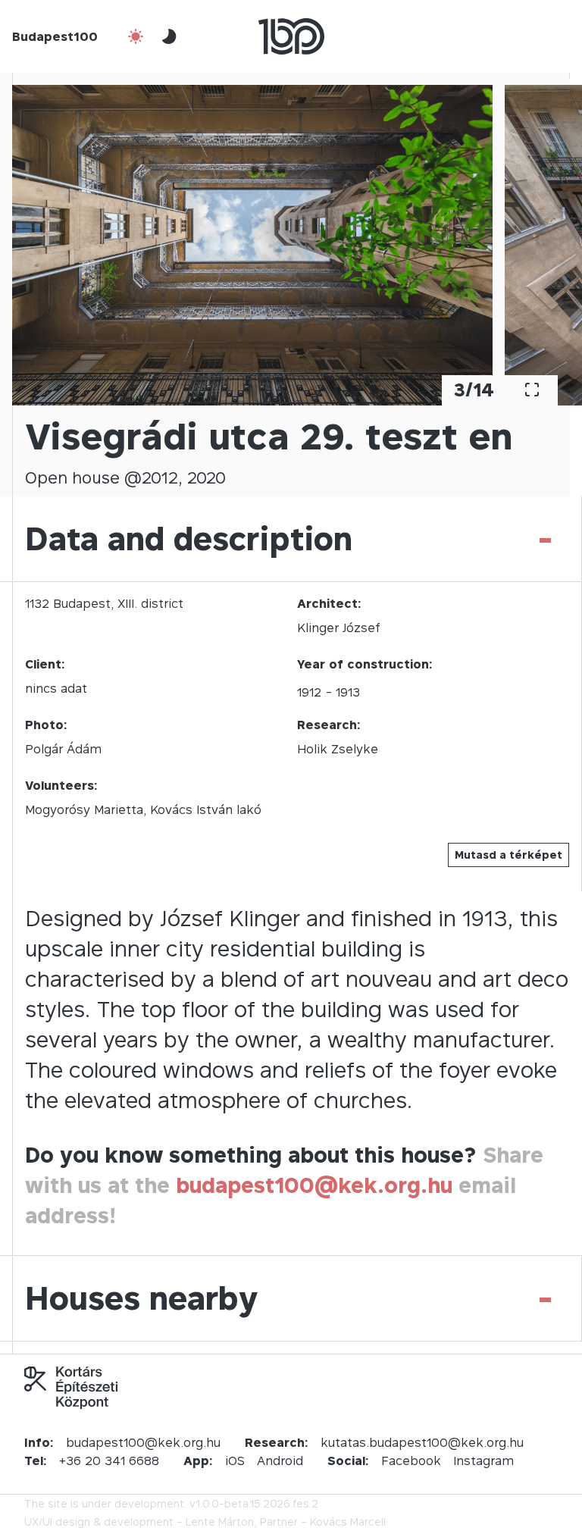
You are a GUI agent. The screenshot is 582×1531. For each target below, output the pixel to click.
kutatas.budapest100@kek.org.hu (422, 1442)
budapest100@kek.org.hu (314, 1185)
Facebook (411, 1460)
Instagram (483, 1460)
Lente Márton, (221, 1521)
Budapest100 (55, 36)
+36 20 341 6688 (109, 1460)
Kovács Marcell (348, 1521)
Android (280, 1460)
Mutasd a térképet (508, 854)
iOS (235, 1460)
